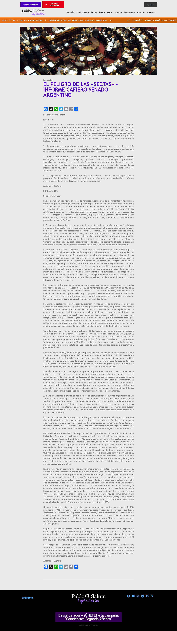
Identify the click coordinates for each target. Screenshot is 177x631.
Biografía (70, 12)
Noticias (118, 12)
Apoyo (109, 12)
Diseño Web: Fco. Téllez (88, 625)
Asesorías (141, 12)
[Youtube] (133, 596)
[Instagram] (137, 596)
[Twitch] (147, 596)
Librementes (129, 12)
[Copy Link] (71, 109)
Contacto (151, 12)
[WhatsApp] (56, 109)
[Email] (66, 109)
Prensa (94, 12)
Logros (102, 12)
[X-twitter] (152, 596)
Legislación (48, 80)
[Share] (76, 109)
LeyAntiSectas (83, 12)
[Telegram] (61, 109)
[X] (50, 109)
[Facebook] (45, 109)
